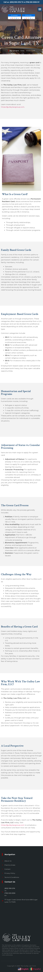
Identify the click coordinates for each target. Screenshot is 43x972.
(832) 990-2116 (15, 2)
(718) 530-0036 (31, 2)
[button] (40, 9)
